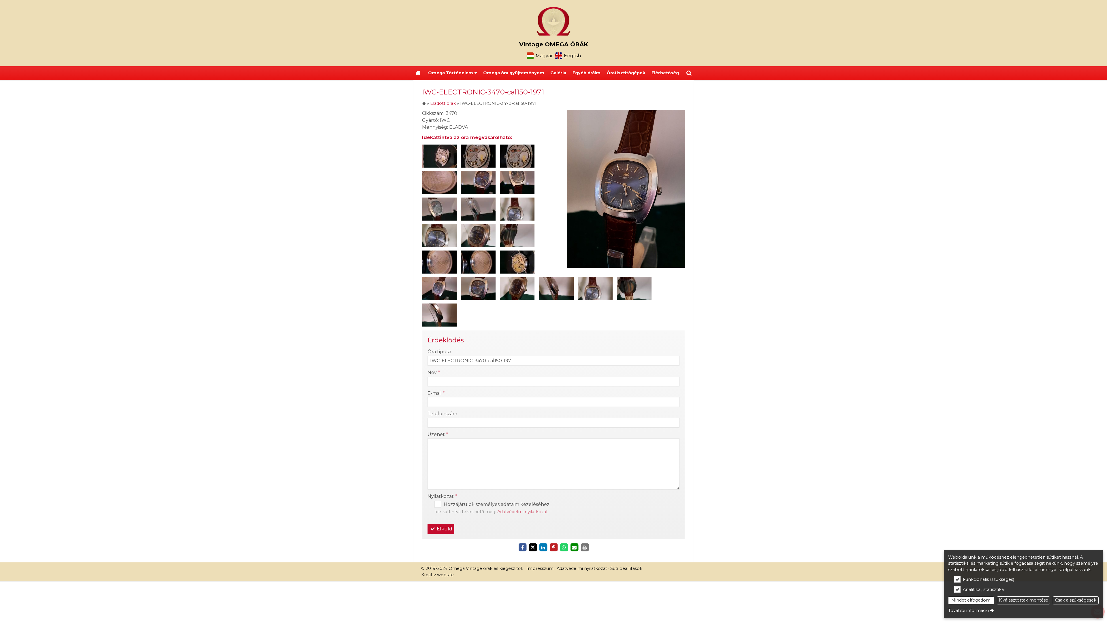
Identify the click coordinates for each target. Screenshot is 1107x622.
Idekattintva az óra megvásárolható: (467, 137)
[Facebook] (522, 547)
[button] (689, 73)
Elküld (444, 529)
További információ (968, 610)
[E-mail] (574, 547)
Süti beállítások (626, 568)
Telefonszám (442, 413)
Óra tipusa (439, 351)
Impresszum (540, 568)
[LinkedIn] (543, 547)
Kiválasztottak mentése (1023, 600)
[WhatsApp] (563, 547)
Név (434, 372)
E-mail (436, 393)
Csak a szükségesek (1075, 600)
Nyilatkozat (442, 496)
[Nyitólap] (553, 21)
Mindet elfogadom (971, 600)
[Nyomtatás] (584, 547)
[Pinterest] (553, 547)
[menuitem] (418, 73)
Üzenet (438, 434)
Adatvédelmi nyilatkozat (522, 511)
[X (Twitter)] (532, 547)
